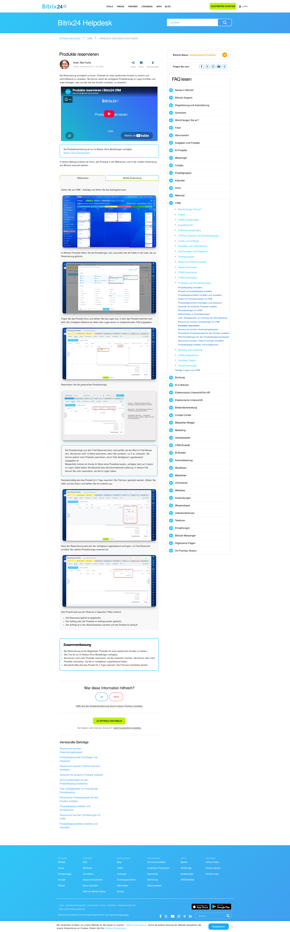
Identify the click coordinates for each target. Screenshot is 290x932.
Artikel (120, 867)
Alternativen (122, 885)
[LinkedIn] (190, 916)
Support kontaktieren (93, 879)
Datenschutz (93, 905)
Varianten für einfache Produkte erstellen (81, 774)
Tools (109, 6)
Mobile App (186, 867)
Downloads (152, 873)
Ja (101, 696)
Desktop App (187, 873)
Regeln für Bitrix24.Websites (72, 909)
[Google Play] (221, 907)
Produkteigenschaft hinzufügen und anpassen (79, 759)
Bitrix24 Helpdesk (70, 38)
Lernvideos (88, 873)
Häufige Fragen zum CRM (187, 370)
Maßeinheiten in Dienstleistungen (194, 314)
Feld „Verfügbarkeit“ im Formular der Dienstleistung (79, 790)
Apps (159, 6)
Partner (132, 6)
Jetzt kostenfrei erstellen (127, 728)
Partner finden (212, 862)
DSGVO (103, 905)
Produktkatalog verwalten (190, 287)
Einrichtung (152, 879)
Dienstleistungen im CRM (190, 310)
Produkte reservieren (189, 325)
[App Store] (201, 907)
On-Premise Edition (156, 862)
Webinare (87, 867)
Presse (61, 885)
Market (184, 862)
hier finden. (124, 914)
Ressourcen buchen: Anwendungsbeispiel (71, 750)
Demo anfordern (90, 885)
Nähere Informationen (136, 924)
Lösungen (146, 6)
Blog (168, 6)
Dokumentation (154, 885)
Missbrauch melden (127, 905)
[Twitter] (166, 916)
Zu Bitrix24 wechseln (109, 720)
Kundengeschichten (126, 879)
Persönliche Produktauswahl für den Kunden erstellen (79, 799)
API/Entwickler (187, 879)
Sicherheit (112, 905)
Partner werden (213, 867)
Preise (120, 6)
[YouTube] (172, 916)
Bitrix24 (61, 862)
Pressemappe (64, 873)
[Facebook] (160, 916)
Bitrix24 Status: (194, 55)
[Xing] (184, 916)
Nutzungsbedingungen (76, 905)
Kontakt (61, 879)
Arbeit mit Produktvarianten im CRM (195, 299)
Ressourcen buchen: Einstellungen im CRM (80, 816)
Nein (116, 696)
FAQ (85, 862)
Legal (61, 905)
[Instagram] (178, 916)
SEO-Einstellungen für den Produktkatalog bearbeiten (74, 781)
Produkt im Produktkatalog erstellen (195, 291)
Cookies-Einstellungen (115, 928)
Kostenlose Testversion (158, 867)
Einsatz (120, 891)
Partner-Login (212, 873)
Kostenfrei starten (223, 6)
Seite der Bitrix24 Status (94, 891)
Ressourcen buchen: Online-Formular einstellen (80, 767)
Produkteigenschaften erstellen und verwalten (79, 825)
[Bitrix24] (54, 6)
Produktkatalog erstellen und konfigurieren (75, 808)
